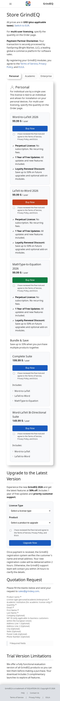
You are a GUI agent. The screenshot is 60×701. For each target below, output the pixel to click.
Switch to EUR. (22, 25)
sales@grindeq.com (28, 591)
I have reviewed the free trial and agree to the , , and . (31, 136)
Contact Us (34, 693)
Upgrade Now (30, 543)
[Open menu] (10, 4)
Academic (30, 76)
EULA (21, 67)
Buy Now (30, 128)
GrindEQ (48, 3)
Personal (14, 76)
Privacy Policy (23, 139)
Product (13, 517)
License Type (16, 505)
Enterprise (46, 76)
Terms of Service (29, 63)
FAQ (23, 693)
